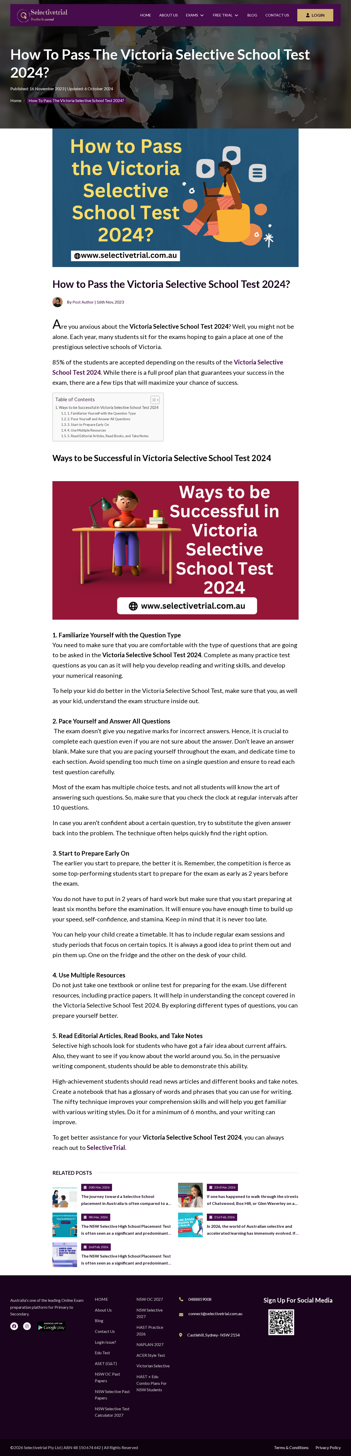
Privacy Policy (328, 1447)
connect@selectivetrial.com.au (215, 1313)
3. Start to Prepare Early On (88, 425)
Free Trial (223, 15)
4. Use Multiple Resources (86, 430)
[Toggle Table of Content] (152, 400)
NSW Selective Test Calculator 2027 (112, 1412)
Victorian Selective (153, 1365)
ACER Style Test (150, 1355)
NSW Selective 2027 (149, 1313)
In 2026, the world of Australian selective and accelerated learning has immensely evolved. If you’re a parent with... (251, 1233)
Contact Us (277, 15)
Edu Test (102, 1352)
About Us (168, 15)
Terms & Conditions (291, 1447)
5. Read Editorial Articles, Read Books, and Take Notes (108, 436)
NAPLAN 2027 (149, 1344)
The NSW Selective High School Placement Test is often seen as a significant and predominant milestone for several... (126, 1233)
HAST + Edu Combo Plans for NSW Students (151, 1383)
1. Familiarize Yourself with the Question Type (101, 413)
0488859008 (199, 1299)
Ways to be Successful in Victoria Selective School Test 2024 (108, 407)
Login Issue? (105, 1342)
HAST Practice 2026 (149, 1330)
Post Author (83, 301)
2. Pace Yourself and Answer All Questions (98, 419)
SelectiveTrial (106, 1147)
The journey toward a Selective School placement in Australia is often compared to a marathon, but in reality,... (124, 1203)
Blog (252, 15)
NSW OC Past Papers (107, 1377)
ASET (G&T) (106, 1363)
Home (145, 15)
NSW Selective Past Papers (112, 1394)
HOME (101, 1299)
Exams (192, 15)
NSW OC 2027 (149, 1299)
